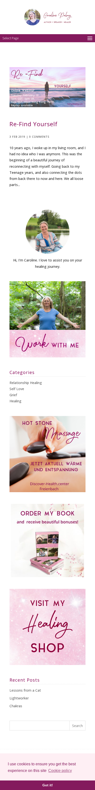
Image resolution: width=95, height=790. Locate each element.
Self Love (17, 388)
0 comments (39, 136)
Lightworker (19, 698)
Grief (13, 395)
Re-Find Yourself (33, 124)
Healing (15, 401)
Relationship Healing (26, 382)
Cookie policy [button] (60, 771)
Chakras (16, 706)
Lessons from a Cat (25, 690)
